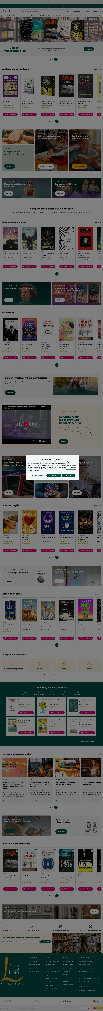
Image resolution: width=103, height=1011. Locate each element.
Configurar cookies (37, 475)
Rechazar (54, 475)
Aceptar (68, 475)
